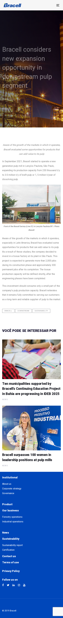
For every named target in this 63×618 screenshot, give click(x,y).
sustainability (41, 311)
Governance (8, 493)
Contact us (9, 556)
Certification (8, 549)
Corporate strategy (11, 488)
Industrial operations (12, 521)
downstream (23, 311)
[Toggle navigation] (57, 5)
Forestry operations (12, 516)
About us (6, 483)
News (5, 108)
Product (7, 504)
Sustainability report (12, 545)
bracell (8, 311)
